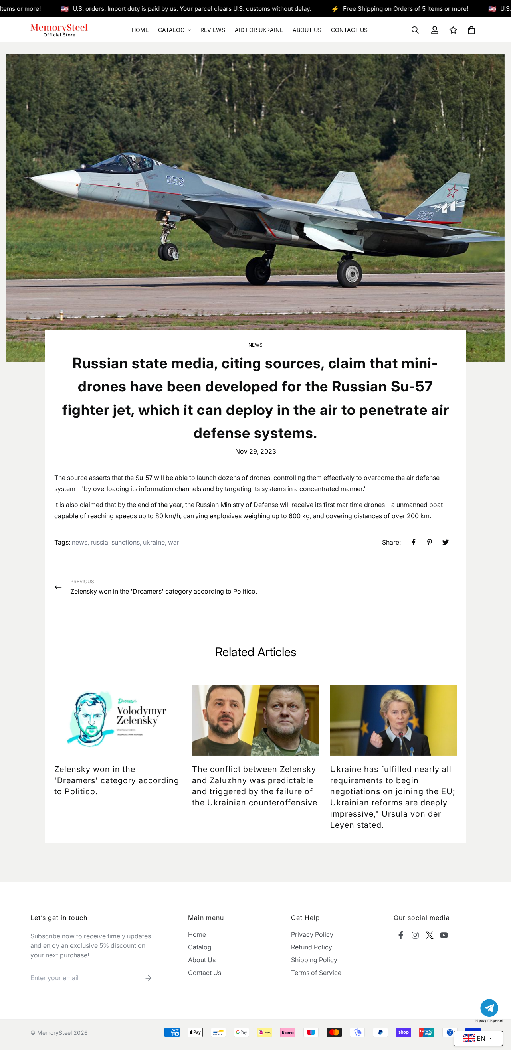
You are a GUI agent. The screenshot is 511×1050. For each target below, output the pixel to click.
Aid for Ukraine (259, 29)
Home (140, 29)
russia (99, 542)
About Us (307, 29)
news (79, 542)
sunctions (125, 542)
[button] (469, 30)
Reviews (212, 29)
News (255, 345)
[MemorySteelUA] (59, 30)
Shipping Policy (314, 960)
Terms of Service (316, 973)
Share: (391, 542)
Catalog (171, 29)
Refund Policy (311, 947)
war (173, 542)
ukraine (154, 542)
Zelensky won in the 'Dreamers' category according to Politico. (116, 780)
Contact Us (349, 29)
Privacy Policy (312, 934)
